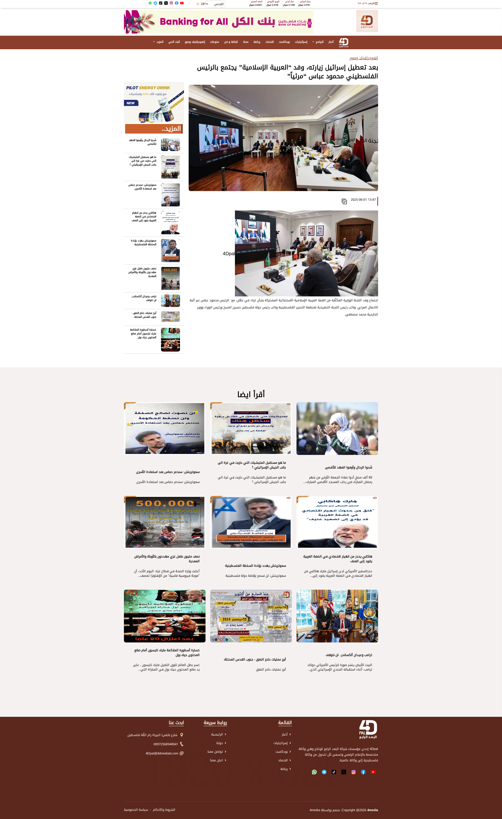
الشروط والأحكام (164, 809)
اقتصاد (269, 42)
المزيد (159, 42)
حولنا (220, 743)
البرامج (319, 42)
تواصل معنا (215, 751)
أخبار (331, 42)
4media (315, 810)
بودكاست (284, 42)
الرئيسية (217, 734)
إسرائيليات (301, 42)
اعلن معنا (217, 760)
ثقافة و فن (231, 42)
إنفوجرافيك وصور (195, 42)
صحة (245, 42)
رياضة (257, 42)
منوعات (214, 42)
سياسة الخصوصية (136, 809)
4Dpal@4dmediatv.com (162, 753)
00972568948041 (166, 744)
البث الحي (174, 42)
